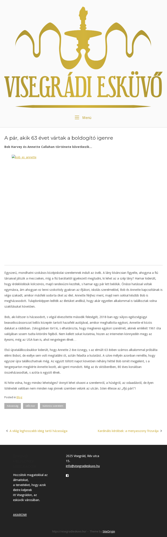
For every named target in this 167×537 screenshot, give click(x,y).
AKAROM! (20, 515)
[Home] (83, 57)
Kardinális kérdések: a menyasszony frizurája (128, 431)
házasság (12, 405)
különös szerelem (53, 405)
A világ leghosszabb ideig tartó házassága (38, 431)
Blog (19, 397)
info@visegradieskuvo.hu (83, 466)
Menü (86, 117)
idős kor (30, 405)
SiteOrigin (109, 531)
